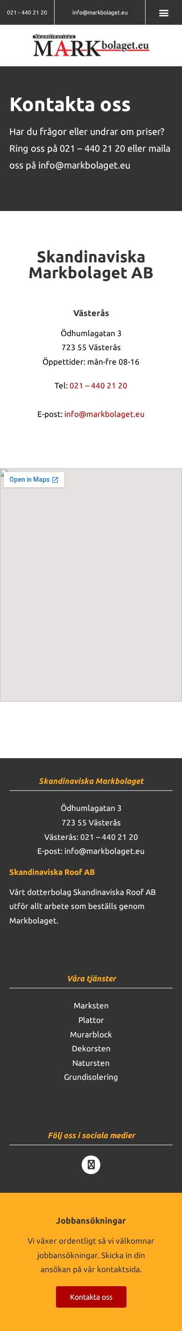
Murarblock (91, 1034)
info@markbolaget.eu (100, 12)
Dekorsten (91, 1048)
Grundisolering (91, 1076)
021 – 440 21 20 (92, 148)
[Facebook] (91, 1164)
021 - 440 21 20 (27, 12)
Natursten (91, 1062)
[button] (164, 12)
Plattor (91, 1019)
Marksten (91, 1005)
